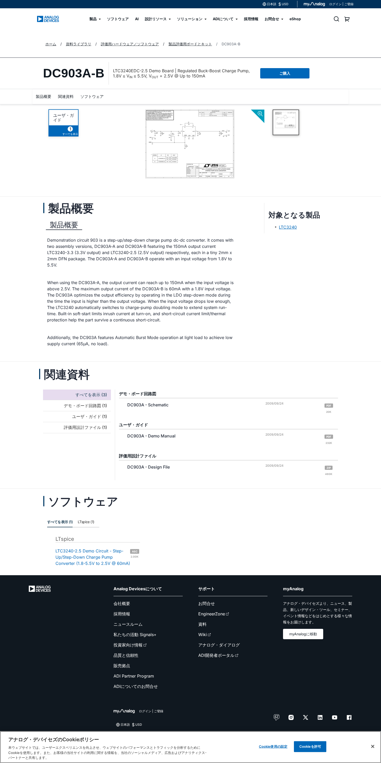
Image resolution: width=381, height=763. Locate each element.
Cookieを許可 (310, 746)
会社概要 (122, 603)
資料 (202, 624)
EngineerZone (211, 613)
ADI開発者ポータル (216, 655)
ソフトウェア (92, 96)
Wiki (202, 634)
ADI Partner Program (134, 676)
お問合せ (206, 603)
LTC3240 (288, 227)
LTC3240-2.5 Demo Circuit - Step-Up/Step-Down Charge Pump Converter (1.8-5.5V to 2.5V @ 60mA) (96, 557)
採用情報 (122, 613)
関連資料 (66, 96)
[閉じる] (372, 746)
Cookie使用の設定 (273, 746)
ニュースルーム (128, 624)
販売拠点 (122, 665)
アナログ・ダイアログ (219, 644)
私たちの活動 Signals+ (135, 634)
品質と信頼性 (126, 655)
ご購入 (284, 73)
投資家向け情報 (128, 644)
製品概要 (43, 96)
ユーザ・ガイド (63, 117)
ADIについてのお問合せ (136, 686)
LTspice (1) (86, 522)
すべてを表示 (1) (60, 522)
